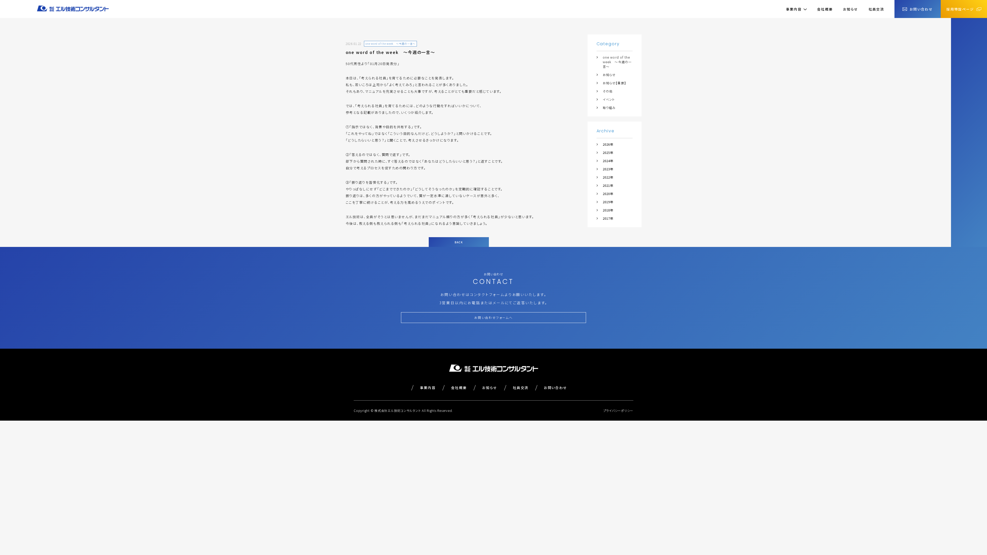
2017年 (608, 218)
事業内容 (428, 387)
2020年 (608, 193)
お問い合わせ (555, 387)
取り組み (609, 107)
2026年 (608, 144)
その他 (608, 91)
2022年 (608, 177)
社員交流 (876, 9)
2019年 (608, 202)
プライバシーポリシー (618, 410)
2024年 (608, 161)
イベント (609, 99)
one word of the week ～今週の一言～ (617, 62)
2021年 (608, 185)
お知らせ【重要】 (614, 83)
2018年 (608, 210)
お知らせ (850, 9)
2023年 (608, 169)
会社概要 (825, 9)
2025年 (608, 152)
